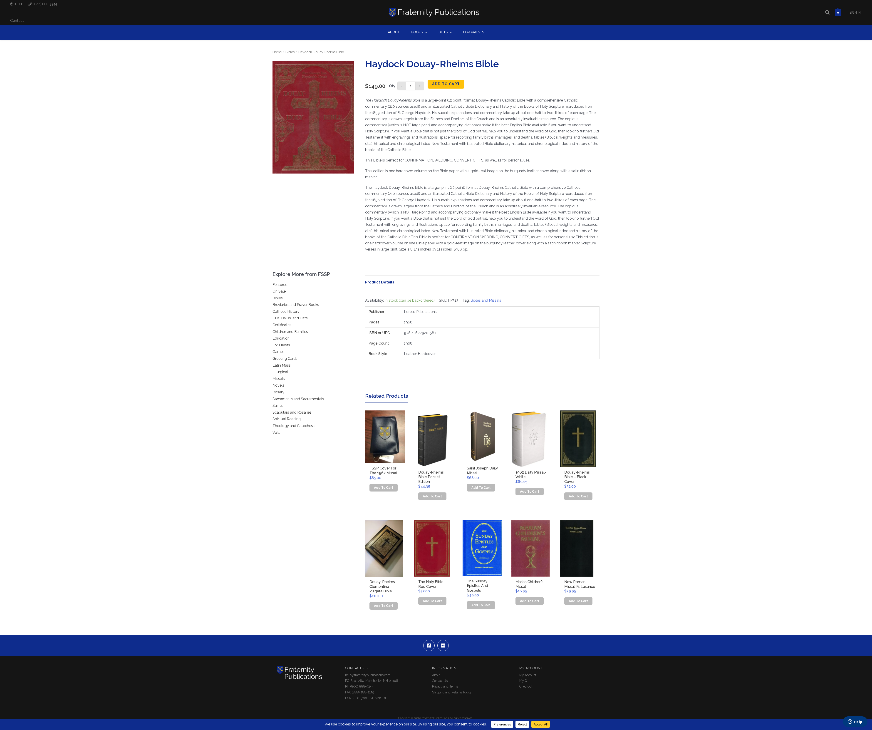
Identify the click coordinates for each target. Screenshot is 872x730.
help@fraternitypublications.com (367, 675)
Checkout (525, 686)
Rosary (278, 392)
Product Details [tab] (379, 282)
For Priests (281, 345)
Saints (277, 405)
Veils (276, 432)
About (436, 675)
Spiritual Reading (286, 419)
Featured (279, 285)
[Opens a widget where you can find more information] (854, 722)
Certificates (281, 325)
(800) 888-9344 (45, 4)
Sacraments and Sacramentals (298, 399)
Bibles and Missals (486, 300)
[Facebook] (429, 645)
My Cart (524, 681)
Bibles (290, 52)
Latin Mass (281, 365)
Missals (278, 379)
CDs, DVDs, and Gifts (290, 318)
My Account (527, 675)
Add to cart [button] (383, 487)
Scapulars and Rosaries (292, 412)
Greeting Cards (284, 358)
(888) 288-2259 (363, 692)
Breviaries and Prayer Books (295, 305)
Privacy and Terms (445, 686)
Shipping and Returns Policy (452, 692)
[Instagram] (443, 645)
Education (281, 338)
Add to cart (446, 84)
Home (277, 52)
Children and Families (290, 332)
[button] (827, 12)
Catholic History (285, 311)
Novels (278, 385)
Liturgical (280, 372)
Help (19, 4)
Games (278, 352)
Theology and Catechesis (293, 426)
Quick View (385, 459)
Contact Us (440, 681)
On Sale (279, 291)
